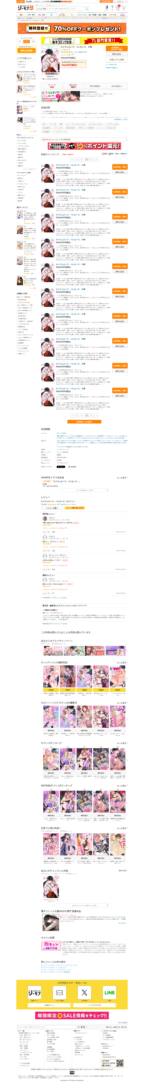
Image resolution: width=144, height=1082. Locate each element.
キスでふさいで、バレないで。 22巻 (70, 190)
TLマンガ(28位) (61, 433)
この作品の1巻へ (112, 64)
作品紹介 (105, 1033)
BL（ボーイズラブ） (26, 1039)
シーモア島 (45, 1)
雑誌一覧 (108, 1027)
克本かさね (21, 187)
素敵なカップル (95, 443)
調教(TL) (20, 166)
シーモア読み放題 (24, 1063)
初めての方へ (22, 64)
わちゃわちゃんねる (95, 124)
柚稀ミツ (112, 778)
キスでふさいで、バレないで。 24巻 (70, 240)
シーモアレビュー (24, 1065)
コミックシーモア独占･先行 (106, 128)
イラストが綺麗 (82, 440)
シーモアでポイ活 (23, 324)
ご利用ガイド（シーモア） (83, 1046)
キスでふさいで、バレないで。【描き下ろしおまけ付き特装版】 (29, 121)
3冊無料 (84, 690)
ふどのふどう (27, 126)
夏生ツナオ (117, 863)
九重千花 (20, 189)
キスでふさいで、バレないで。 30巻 (70, 389)
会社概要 (33, 1069)
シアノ (33, 269)
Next (126, 651)
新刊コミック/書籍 (22, 297)
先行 (44, 124)
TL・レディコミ (24, 1042)
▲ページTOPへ (123, 1022)
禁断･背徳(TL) (22, 149)
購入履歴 (49, 1042)
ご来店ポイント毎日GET (25, 321)
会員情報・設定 (51, 1039)
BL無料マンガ (22, 313)
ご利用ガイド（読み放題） (83, 1048)
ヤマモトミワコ (22, 184)
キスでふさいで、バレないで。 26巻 (70, 289)
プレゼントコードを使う (54, 1057)
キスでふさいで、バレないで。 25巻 (70, 264)
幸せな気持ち (72, 443)
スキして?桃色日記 (102, 18)
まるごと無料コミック (23, 305)
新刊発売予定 (22, 300)
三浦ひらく (21, 181)
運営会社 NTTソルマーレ (106, 1069)
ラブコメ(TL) (22, 143)
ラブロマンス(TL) (23, 146)
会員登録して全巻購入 (84, 422)
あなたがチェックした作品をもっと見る (84, 905)
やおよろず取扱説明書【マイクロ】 (30, 280)
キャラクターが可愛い (95, 440)
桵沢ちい (84, 695)
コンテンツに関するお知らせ (55, 1061)
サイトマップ (79, 1055)
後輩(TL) (20, 157)
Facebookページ (108, 1046)
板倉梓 (20, 201)
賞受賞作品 (21, 327)
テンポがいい (117, 440)
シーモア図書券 (23, 348)
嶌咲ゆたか (27, 269)
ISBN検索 (96, 1069)
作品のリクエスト (80, 1050)
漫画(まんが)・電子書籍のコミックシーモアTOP (32, 18)
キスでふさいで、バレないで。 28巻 (70, 339)
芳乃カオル (81, 735)
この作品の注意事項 (51, 79)
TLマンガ (50, 47)
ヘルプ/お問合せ (80, 1042)
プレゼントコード (23, 351)
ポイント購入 (51, 1035)
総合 (21, 15)
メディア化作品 (23, 329)
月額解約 (49, 1047)
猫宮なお (20, 178)
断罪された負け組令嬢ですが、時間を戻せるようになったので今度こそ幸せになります (30, 263)
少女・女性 (41, 15)
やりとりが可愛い (71, 440)
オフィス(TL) (22, 140)
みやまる (117, 735)
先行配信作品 (22, 318)
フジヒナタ (117, 820)
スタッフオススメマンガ (25, 335)
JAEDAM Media (87, 863)
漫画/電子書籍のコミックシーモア (29, 1033)
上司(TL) (20, 163)
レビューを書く (66, 54)
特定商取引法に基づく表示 (75, 1069)
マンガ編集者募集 (108, 1037)
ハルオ (117, 695)
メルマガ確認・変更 (53, 1037)
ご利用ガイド (22, 61)
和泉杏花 (26, 219)
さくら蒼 (88, 735)
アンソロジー (22, 175)
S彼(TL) (20, 154)
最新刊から (124, 153)
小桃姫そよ (51, 695)
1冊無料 (51, 690)
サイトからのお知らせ (53, 1059)
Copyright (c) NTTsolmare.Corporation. (72, 1080)
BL (52, 15)
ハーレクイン (24, 1050)
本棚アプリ (21, 354)
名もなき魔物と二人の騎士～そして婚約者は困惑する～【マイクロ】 (30, 231)
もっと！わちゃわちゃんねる (75, 124)
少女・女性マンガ (25, 1037)
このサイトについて (88, 1069)
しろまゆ (101, 695)
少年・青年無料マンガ (25, 310)
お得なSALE (22, 316)
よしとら (97, 778)
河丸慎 (26, 236)
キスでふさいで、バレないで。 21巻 (70, 165)
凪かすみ (26, 271)
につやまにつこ (68, 778)
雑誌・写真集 (102, 15)
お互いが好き (61, 440)
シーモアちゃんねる (111, 124)
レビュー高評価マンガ (25, 337)
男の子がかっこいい (83, 443)
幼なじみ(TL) (22, 160)
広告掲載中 (46, 132)
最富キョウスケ (28, 283)
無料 (61, 124)
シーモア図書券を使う (53, 1055)
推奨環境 (77, 1052)
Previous (43, 650)
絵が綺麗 (103, 443)
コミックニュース (23, 345)
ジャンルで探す (41, 8)
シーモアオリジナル (59, 132)
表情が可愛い (118, 443)
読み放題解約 (51, 1049)
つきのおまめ (47, 778)
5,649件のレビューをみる (68, 504)
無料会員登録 (106, 1)
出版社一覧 (116, 1027)
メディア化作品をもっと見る (84, 490)
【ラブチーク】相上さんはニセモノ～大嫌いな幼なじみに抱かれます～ (29, 78)
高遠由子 (26, 109)
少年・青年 (31, 15)
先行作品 (121, 438)
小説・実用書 (92, 15)
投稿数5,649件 (80, 52)
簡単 (112, 153)
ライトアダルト (122, 14)
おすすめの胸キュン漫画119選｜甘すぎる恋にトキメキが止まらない (86, 942)
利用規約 (39, 1069)
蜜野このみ (68, 695)
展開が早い (64, 443)
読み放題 (29, 1)
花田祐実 (20, 198)
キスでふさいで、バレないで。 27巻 (70, 314)
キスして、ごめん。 (29, 106)
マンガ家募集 (107, 1035)
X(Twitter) (105, 1048)
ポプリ (79, 863)
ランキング (23, 302)
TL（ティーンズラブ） (55, 18)
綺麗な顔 (110, 443)
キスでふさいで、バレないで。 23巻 (70, 215)
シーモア (20, 1)
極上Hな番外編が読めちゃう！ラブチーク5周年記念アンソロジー (29, 89)
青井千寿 (118, 778)
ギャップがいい (107, 440)
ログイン (120, 1)
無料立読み (51, 730)
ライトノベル (82, 15)
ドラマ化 (107, 436)
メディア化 (112, 15)
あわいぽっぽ (47, 863)
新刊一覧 (124, 1027)
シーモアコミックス (61, 14)
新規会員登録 (51, 1033)
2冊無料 (67, 690)
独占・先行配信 (24, 1054)
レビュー (37, 1)
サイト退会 (50, 1051)
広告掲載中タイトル (24, 340)
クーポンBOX (51, 1044)
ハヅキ (20, 192)
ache (123, 778)
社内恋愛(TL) (22, 152)
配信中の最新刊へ (112, 67)
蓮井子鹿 (103, 778)
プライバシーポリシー (47, 1069)
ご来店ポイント (49, 1005)
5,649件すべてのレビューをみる (55, 598)
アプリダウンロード (81, 1033)
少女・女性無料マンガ (25, 308)
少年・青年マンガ (25, 1035)
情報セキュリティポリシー (61, 1069)
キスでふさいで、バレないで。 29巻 (70, 364)
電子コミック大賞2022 (86, 128)
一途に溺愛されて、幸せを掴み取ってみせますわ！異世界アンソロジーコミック (30, 247)
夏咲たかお (21, 195)
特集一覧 (21, 332)
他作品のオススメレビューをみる (55, 624)
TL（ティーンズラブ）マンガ (72, 18)
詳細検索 (21, 343)
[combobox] (68, 8)
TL (72, 15)
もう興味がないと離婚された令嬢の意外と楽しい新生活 (30, 215)
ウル (84, 778)
